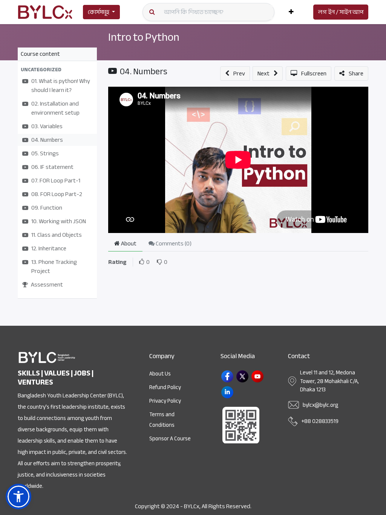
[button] (291, 12)
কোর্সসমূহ (98, 12)
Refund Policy (165, 387)
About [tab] (128, 243)
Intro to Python (143, 37)
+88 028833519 (320, 421)
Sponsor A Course (170, 438)
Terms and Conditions (162, 419)
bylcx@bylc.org (320, 405)
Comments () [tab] (173, 243)
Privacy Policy (165, 400)
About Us (160, 373)
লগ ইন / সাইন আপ (340, 12)
